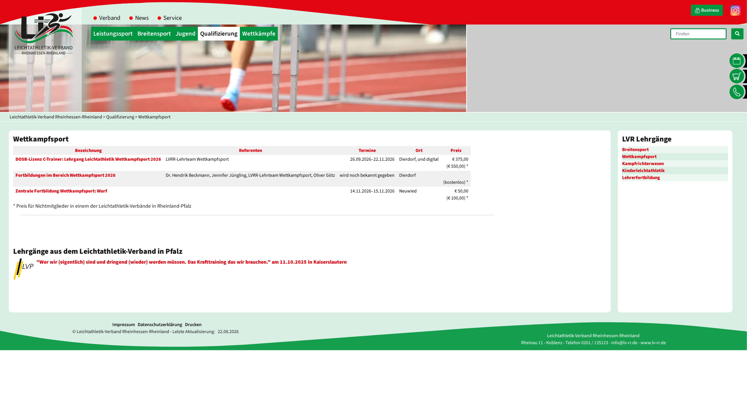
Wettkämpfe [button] (258, 33)
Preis (456, 150)
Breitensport (635, 149)
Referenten (250, 150)
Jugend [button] (186, 33)
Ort (419, 150)
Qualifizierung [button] (219, 33)
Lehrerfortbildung (641, 177)
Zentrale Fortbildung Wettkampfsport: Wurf (61, 191)
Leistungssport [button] (113, 33)
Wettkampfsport (154, 117)
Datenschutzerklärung (160, 324)
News (142, 18)
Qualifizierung (120, 117)
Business (709, 10)
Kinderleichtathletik (643, 170)
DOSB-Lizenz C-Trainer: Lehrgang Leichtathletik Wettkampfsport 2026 (88, 159)
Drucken (193, 324)
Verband (110, 18)
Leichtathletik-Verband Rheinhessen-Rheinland (56, 117)
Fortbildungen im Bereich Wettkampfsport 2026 (65, 175)
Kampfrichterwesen (643, 163)
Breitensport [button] (154, 33)
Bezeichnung (88, 150)
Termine (367, 150)
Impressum (123, 324)
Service (172, 18)
